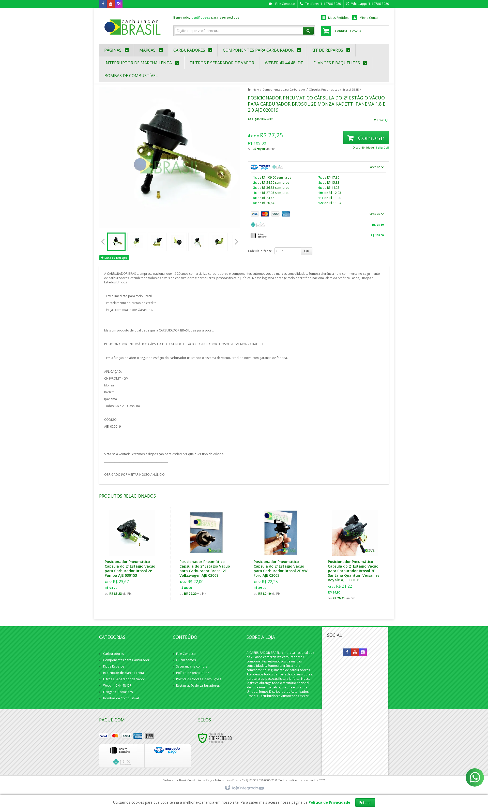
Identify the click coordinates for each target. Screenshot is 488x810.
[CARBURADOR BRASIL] (132, 24)
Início (255, 89)
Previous (103, 241)
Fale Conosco (284, 4)
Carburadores (113, 654)
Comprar (370, 137)
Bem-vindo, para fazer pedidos (206, 17)
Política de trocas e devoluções (198, 679)
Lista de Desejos (115, 257)
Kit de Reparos (113, 666)
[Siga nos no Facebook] (103, 4)
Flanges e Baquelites (118, 692)
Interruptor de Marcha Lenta (123, 673)
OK (306, 251)
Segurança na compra (192, 666)
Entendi (365, 802)
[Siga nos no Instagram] (119, 4)
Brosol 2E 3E (350, 89)
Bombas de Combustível (121, 698)
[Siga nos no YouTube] (355, 652)
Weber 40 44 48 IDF (117, 685)
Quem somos (186, 660)
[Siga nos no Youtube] (111, 4)
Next (237, 240)
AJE (387, 120)
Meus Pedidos (338, 18)
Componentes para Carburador (284, 89)
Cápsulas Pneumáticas (324, 89)
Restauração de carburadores (198, 685)
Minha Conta (369, 18)
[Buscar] (308, 31)
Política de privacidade (192, 673)
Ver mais (135, 575)
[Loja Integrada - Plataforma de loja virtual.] (244, 788)
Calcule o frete (260, 251)
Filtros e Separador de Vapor (124, 679)
